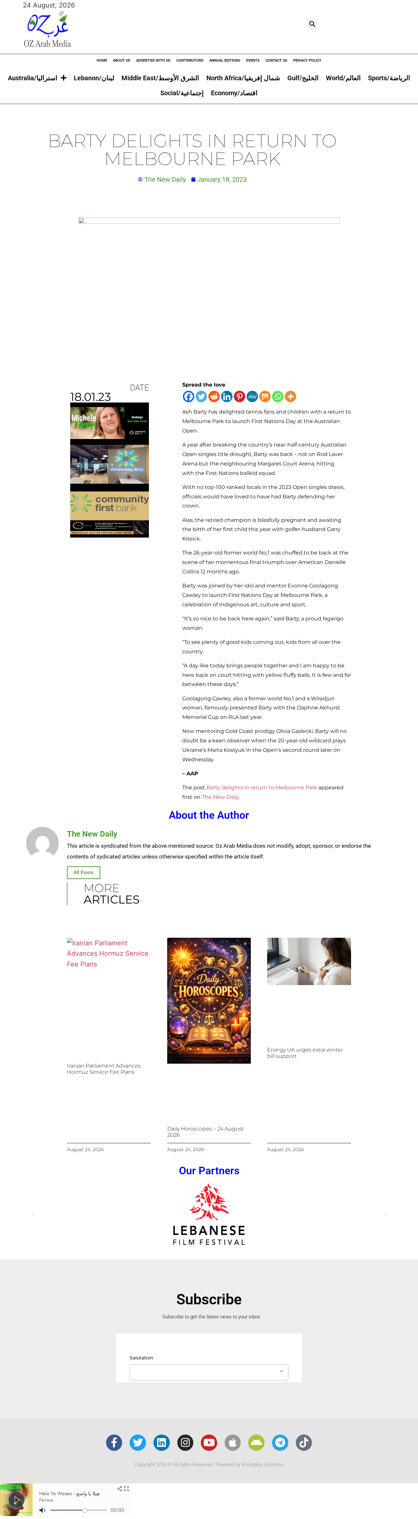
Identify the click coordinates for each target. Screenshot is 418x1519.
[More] (290, 396)
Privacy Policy (307, 60)
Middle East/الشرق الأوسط (160, 78)
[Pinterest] (239, 396)
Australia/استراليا (32, 78)
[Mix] (265, 396)
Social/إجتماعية (182, 93)
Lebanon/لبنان (94, 78)
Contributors (189, 60)
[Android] (256, 1443)
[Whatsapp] (277, 396)
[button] (312, 23)
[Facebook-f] (114, 1443)
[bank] (109, 535)
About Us (121, 60)
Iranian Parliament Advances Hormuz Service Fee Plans (104, 1069)
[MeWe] (252, 396)
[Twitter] (201, 396)
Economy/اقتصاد (234, 93)
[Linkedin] (227, 396)
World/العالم (343, 78)
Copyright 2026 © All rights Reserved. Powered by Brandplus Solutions (209, 1464)
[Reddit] (214, 396)
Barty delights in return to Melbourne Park (261, 787)
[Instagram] (185, 1443)
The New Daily (220, 797)
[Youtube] (209, 1443)
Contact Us (276, 60)
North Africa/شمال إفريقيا (243, 78)
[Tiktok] (304, 1443)
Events (253, 60)
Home (102, 60)
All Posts (83, 872)
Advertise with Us (153, 60)
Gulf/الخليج (303, 78)
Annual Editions (224, 60)
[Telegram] (280, 1443)
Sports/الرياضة (389, 78)
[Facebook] (188, 396)
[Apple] (233, 1443)
